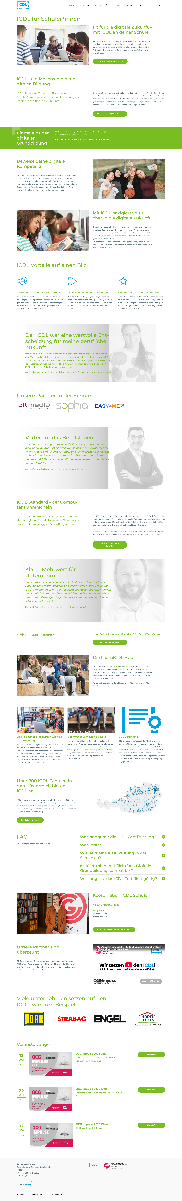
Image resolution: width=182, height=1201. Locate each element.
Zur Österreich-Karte (30, 820)
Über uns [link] (110, 5)
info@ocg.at (28, 1185)
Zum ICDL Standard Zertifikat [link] (110, 544)
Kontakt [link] (128, 5)
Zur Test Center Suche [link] (110, 642)
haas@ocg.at (98, 911)
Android (126, 667)
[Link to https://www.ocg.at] (115, 1166)
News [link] (119, 5)
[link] (91, 1064)
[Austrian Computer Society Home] (23, 5)
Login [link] (138, 5)
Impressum (57, 1194)
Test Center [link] (98, 5)
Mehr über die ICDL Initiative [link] (110, 114)
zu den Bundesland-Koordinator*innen (114, 929)
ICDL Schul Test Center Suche (110, 61)
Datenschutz (37, 1194)
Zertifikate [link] (84, 5)
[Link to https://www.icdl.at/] (93, 1166)
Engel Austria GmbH (76, 469)
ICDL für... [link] (73, 5)
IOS (117, 667)
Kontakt (20, 1194)
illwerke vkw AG (78, 607)
